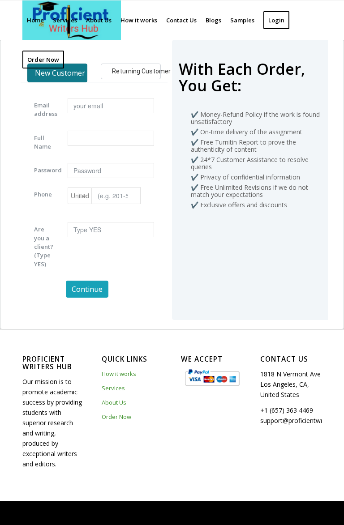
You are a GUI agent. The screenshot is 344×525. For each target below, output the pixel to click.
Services (113, 388)
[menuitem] (35, 20)
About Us (114, 402)
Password (47, 170)
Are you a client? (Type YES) (43, 246)
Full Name (42, 142)
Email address (45, 109)
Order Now (116, 417)
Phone (43, 194)
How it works (119, 374)
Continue (87, 289)
